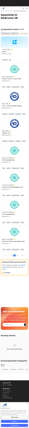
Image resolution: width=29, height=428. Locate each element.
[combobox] (6, 33)
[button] (15, 33)
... (9, 255)
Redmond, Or (8, 11)
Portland (21, 369)
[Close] (27, 403)
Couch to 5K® (6, 392)
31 (22, 255)
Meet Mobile (6, 396)
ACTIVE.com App (7, 391)
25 (11, 255)
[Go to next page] (25, 255)
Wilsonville (13, 369)
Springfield (5, 369)
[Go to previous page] (4, 255)
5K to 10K (5, 394)
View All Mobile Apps (7, 398)
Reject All (14, 421)
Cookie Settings (14, 417)
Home (2, 11)
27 (17, 255)
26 (14, 255)
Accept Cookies (14, 425)
